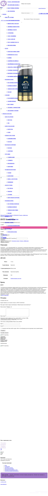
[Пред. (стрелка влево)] (2, 248)
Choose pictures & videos (5, 319)
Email (2, 326)
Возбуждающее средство (16, 278)
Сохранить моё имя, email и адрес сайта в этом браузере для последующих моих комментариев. (22, 328)
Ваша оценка (3, 306)
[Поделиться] (43, 1)
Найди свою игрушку (26, 3)
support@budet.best (3, 484)
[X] (1, 449)
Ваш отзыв (3, 316)
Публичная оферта (44, 492)
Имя (1, 323)
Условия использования (34, 492)
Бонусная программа (9, 468)
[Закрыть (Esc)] (41, 1)
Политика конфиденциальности (12, 471)
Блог (6, 465)
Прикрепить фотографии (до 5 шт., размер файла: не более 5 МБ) (14, 318)
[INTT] (4, 295)
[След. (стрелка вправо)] (46, 248)
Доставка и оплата (9, 467)
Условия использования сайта (11, 469)
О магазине (7, 466)
